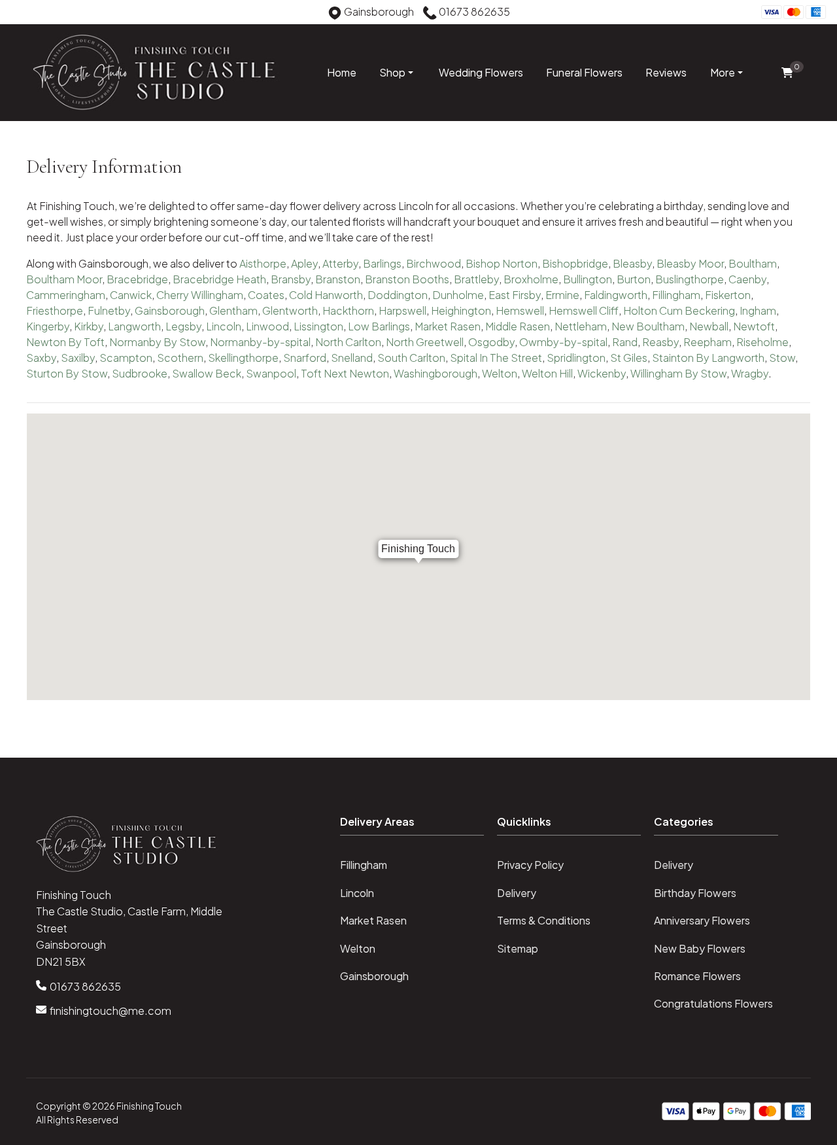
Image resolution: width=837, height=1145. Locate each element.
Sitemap (517, 948)
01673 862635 (85, 986)
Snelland (352, 357)
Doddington (397, 295)
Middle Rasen (517, 326)
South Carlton (411, 357)
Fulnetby (109, 310)
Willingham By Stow (678, 373)
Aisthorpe (262, 263)
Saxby (41, 357)
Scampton (125, 357)
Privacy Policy (530, 865)
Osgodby (491, 342)
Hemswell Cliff (584, 310)
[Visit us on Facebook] (18, 13)
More (722, 72)
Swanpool (271, 373)
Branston (337, 279)
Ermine (562, 295)
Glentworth (290, 310)
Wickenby (601, 373)
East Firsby (514, 295)
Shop (392, 72)
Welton (499, 373)
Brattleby (476, 279)
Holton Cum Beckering (679, 310)
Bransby (291, 279)
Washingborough (435, 373)
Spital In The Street (496, 357)
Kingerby (47, 326)
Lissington (318, 326)
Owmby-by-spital (563, 342)
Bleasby (632, 263)
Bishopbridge (575, 263)
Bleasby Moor (690, 263)
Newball (708, 326)
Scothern (180, 357)
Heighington (461, 310)
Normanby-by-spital (260, 342)
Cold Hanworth (326, 295)
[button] (418, 825)
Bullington (587, 279)
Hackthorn (348, 310)
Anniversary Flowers (702, 920)
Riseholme (762, 342)
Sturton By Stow (66, 373)
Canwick (131, 295)
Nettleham (581, 326)
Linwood (267, 326)
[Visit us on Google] (39, 13)
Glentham (233, 310)
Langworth (134, 326)
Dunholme (458, 295)
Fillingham (676, 295)
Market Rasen (448, 326)
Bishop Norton (502, 263)
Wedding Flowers (481, 72)
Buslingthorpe (689, 279)
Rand (625, 342)
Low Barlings (379, 326)
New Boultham (648, 326)
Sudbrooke (139, 373)
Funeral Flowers (584, 72)
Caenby (747, 279)
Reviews (666, 72)
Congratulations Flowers (713, 1003)
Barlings (382, 263)
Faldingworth (615, 295)
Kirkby (88, 326)
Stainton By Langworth (708, 357)
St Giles (628, 357)
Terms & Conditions (543, 920)
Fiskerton (728, 295)
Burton (634, 279)
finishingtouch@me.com (110, 1010)
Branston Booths (407, 279)
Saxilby (78, 357)
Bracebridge (137, 279)
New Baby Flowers (699, 948)
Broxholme (531, 279)
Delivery (516, 893)
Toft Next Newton (345, 373)
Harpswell (402, 310)
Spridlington (576, 357)
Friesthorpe (54, 310)
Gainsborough (170, 310)
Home (341, 72)
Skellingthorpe (243, 357)
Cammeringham (65, 295)
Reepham (707, 342)
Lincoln (223, 326)
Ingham (758, 310)
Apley (304, 263)
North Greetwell (425, 342)
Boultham (752, 263)
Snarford (304, 357)
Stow (782, 357)
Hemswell (520, 310)
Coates (266, 295)
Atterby (340, 263)
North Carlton (348, 342)
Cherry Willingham (199, 295)
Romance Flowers (697, 976)
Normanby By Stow (157, 342)
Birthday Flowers (695, 893)
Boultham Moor (64, 279)
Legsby (183, 326)
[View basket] (787, 73)
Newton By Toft (65, 342)
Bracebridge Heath (219, 279)
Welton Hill (547, 373)
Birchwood (433, 263)
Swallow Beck (206, 373)
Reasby (660, 342)
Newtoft (754, 326)
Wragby (749, 373)
